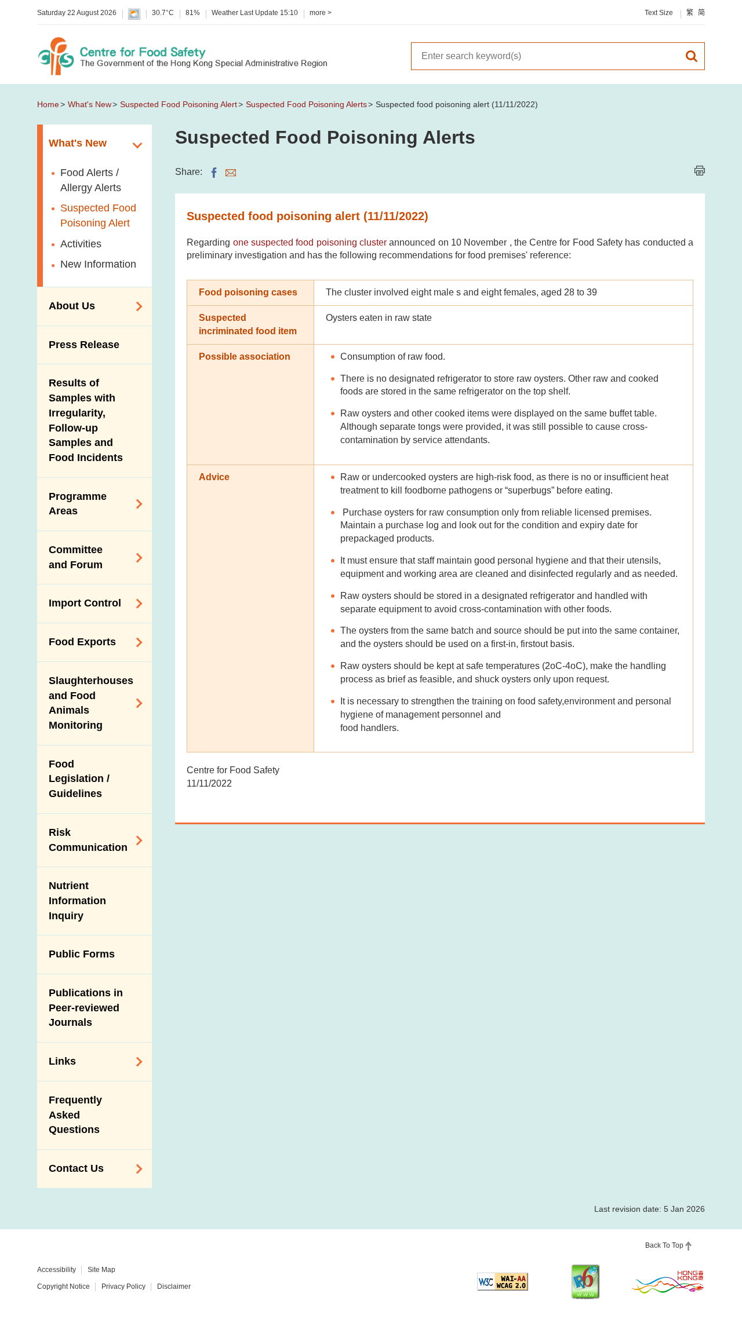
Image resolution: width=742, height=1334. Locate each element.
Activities (80, 244)
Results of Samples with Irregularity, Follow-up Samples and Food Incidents (86, 420)
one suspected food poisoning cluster (310, 242)
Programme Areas (72, 504)
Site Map (101, 1270)
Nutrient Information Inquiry (77, 900)
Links (56, 1060)
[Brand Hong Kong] (668, 1282)
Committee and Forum (70, 557)
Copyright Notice (63, 1286)
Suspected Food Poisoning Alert (178, 104)
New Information (98, 264)
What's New (89, 104)
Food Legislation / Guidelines (79, 778)
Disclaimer (174, 1286)
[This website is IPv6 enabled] (585, 1282)
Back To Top (664, 1245)
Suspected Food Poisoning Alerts (306, 104)
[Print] (699, 171)
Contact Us (70, 1167)
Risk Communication (82, 840)
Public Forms (82, 954)
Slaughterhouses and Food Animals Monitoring (85, 703)
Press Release (84, 344)
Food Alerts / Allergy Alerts (90, 180)
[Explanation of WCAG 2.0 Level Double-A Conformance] (502, 1282)
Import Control (79, 602)
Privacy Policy (123, 1286)
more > (321, 13)
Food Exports (76, 641)
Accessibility (56, 1270)
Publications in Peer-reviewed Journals (86, 1007)
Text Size (659, 13)
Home (48, 104)
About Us (66, 305)
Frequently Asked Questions (75, 1114)
